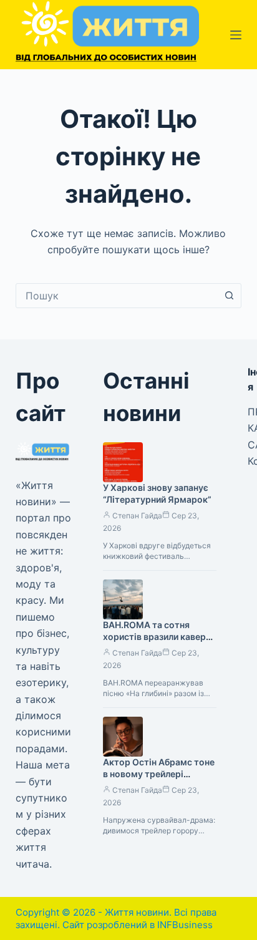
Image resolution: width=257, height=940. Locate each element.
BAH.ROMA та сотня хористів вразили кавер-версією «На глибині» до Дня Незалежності (156, 642)
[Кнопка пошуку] (229, 296)
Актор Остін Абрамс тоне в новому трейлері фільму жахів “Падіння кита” (159, 780)
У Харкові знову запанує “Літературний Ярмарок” (157, 493)
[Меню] (235, 35)
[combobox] (117, 295)
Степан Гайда (137, 515)
